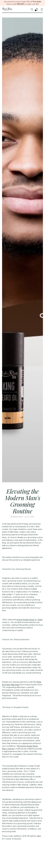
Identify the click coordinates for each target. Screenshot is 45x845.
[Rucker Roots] (7, 9)
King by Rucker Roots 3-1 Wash (29, 619)
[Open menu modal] (41, 9)
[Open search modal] (31, 9)
